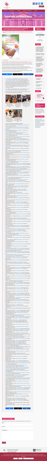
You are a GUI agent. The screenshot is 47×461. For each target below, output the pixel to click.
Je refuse (20, 458)
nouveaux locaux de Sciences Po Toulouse (12, 80)
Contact (35, 10)
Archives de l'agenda (39, 100)
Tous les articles (38, 88)
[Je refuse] (45, 456)
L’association (11, 10)
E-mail (3, 426)
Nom (3, 422)
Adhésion (19, 10)
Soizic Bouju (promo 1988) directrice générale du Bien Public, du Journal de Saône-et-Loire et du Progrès (40, 59)
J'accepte (15, 458)
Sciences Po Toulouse (27, 10)
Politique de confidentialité (28, 458)
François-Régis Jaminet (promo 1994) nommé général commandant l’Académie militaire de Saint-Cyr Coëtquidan (40, 49)
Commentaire (5, 430)
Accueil (5, 10)
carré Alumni (9, 78)
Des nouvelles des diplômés (20, 31)
